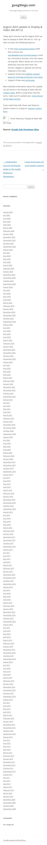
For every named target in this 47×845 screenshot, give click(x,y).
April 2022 (7, 374)
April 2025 (7, 262)
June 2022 (7, 368)
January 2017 (8, 571)
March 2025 (7, 265)
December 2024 (9, 275)
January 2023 (8, 346)
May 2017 (7, 559)
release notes (9, 93)
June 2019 (7, 481)
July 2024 (6, 290)
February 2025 (8, 268)
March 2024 (7, 303)
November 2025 (9, 240)
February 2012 (8, 756)
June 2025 (7, 256)
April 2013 (7, 712)
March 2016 (7, 603)
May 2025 (7, 259)
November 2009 (9, 803)
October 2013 (8, 693)
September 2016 (9, 584)
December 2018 (9, 499)
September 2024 (9, 284)
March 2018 (7, 528)
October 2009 (8, 806)
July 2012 (6, 740)
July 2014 (6, 665)
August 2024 (8, 287)
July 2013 (6, 703)
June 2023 (7, 331)
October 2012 (8, 731)
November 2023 (9, 315)
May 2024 (7, 296)
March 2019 (7, 490)
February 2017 (8, 568)
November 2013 (9, 690)
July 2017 (6, 553)
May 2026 (7, 221)
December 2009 (9, 799)
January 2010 (8, 796)
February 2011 (8, 790)
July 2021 (6, 403)
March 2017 (7, 565)
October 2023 (8, 318)
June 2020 (7, 443)
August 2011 (8, 774)
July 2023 (6, 328)
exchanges (30, 80)
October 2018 (8, 506)
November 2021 (9, 390)
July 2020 (6, 440)
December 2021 (9, 387)
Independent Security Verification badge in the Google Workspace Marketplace (12, 169)
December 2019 (9, 462)
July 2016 (6, 590)
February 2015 (8, 643)
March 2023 (7, 340)
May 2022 (7, 371)
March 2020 (7, 453)
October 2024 (8, 281)
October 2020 (8, 431)
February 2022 (8, 381)
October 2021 (8, 393)
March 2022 (7, 378)
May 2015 (7, 634)
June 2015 (7, 631)
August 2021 (8, 399)
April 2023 (7, 337)
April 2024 (7, 300)
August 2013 (8, 699)
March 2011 (7, 787)
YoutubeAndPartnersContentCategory (23, 55)
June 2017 (7, 556)
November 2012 (9, 728)
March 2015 (7, 640)
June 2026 (7, 218)
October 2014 (8, 656)
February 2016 (8, 606)
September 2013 (9, 696)
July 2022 (6, 365)
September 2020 (9, 434)
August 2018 (8, 512)
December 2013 (9, 687)
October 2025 (8, 243)
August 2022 (8, 362)
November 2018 (9, 503)
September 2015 (9, 621)
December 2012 (9, 724)
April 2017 (7, 562)
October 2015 (8, 618)
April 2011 (7, 784)
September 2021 (9, 396)
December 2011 (9, 762)
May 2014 (7, 671)
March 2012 (7, 753)
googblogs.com (23, 5)
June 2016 (7, 593)
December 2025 (9, 237)
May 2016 (7, 596)
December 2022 (9, 349)
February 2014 (8, 681)
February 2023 (8, 343)
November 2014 (9, 653)
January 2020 (8, 459)
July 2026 (6, 215)
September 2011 (9, 771)
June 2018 (7, 518)
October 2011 (8, 768)
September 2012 (9, 734)
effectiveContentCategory (25, 49)
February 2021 (8, 418)
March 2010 (7, 793)
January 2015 (8, 646)
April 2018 (7, 524)
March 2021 (7, 415)
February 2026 (8, 231)
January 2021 (8, 421)
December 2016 (9, 574)
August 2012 (8, 737)
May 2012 (7, 746)
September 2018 (9, 509)
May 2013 (7, 709)
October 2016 (8, 581)
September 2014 (9, 659)
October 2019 (8, 468)
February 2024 (8, 306)
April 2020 (7, 449)
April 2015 (7, 637)
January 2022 (8, 384)
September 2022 (9, 359)
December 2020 (9, 424)
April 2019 (7, 487)
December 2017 (9, 537)
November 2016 (9, 578)
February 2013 (8, 718)
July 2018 (6, 515)
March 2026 (7, 228)
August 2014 (8, 662)
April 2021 (7, 412)
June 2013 (7, 706)
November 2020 (9, 428)
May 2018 (7, 521)
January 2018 (8, 534)
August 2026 (8, 212)
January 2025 (8, 271)
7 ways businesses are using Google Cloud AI (34, 165)
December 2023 (9, 312)
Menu (23, 17)
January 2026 (8, 234)
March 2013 (7, 715)
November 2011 (9, 765)
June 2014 (7, 668)
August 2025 (8, 250)
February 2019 (8, 493)
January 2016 (8, 609)
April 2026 (7, 225)
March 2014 (7, 678)
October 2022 (8, 356)
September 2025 (9, 246)
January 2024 (8, 309)
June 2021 (7, 406)
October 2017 (8, 543)
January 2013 (8, 721)
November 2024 (9, 278)
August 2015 (8, 624)
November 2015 (9, 615)
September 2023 (9, 321)
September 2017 (9, 546)
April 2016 (7, 599)
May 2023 (7, 334)
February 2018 (8, 531)
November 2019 (9, 465)
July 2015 (6, 628)
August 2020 (8, 437)
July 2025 (6, 253)
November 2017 (9, 540)
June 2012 (7, 743)
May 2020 (7, 446)
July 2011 (6, 778)
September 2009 (9, 809)
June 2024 (7, 293)
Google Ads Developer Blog (25, 129)
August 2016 (8, 587)
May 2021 (7, 409)
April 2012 (7, 749)
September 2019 (9, 471)
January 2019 (8, 496)
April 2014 (7, 674)
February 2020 (8, 456)
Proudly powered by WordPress (14, 840)
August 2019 (8, 474)
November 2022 (9, 353)
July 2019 (6, 478)
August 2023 (8, 324)
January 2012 (8, 759)
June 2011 (7, 781)
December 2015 (9, 612)
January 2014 (8, 684)
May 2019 (7, 484)
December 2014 (9, 649)
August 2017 (8, 549)
